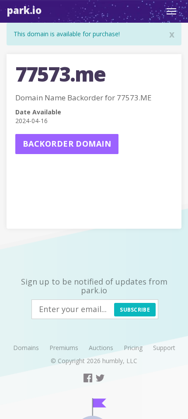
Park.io (24, 10)
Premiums (63, 347)
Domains (26, 347)
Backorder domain (67, 143)
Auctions (101, 347)
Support (164, 347)
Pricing (133, 347)
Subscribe (135, 309)
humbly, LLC (119, 361)
